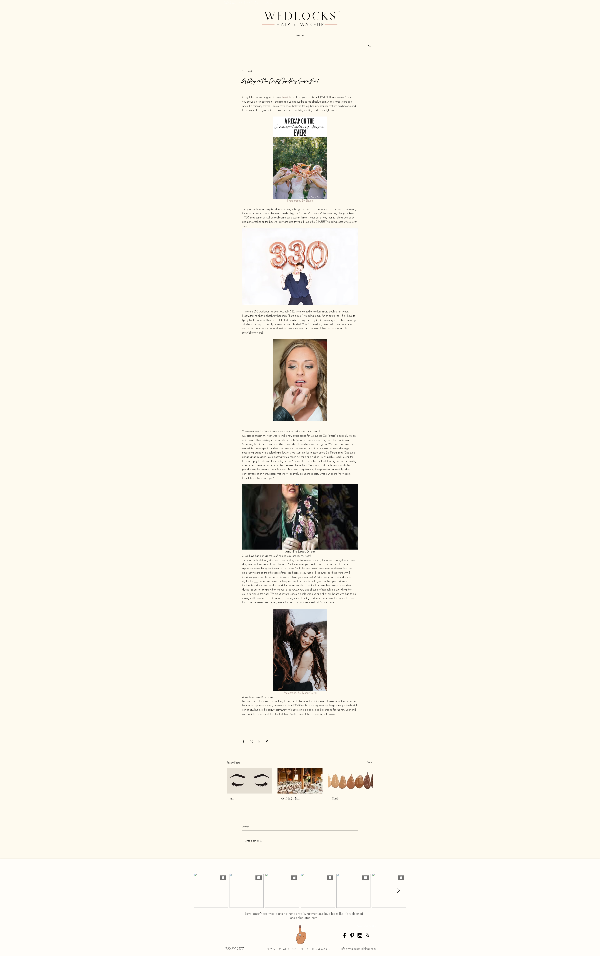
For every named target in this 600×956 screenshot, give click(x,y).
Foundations (335, 798)
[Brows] (249, 781)
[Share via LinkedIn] (259, 741)
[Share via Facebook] (243, 741)
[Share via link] (266, 741)
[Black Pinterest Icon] (352, 935)
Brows (232, 798)
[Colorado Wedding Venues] (300, 781)
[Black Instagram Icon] (360, 935)
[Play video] (300, 516)
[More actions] (356, 71)
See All (370, 762)
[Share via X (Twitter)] (251, 741)
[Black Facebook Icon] (344, 935)
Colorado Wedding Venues (290, 798)
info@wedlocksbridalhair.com (358, 948)
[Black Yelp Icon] (367, 935)
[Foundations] (350, 781)
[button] (369, 45)
